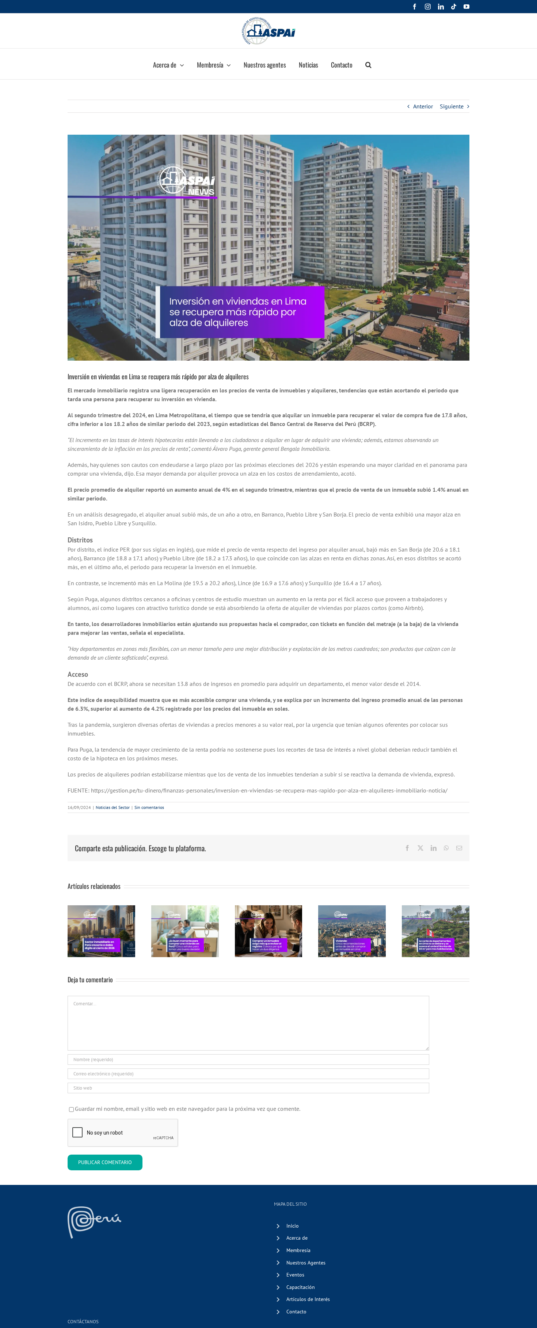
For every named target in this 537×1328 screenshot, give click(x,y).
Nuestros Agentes (305, 1262)
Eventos (295, 1274)
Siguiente (452, 106)
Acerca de (297, 1238)
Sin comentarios (149, 807)
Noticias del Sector (113, 807)
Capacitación (300, 1287)
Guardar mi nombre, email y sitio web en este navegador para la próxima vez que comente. (187, 1108)
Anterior (423, 106)
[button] (368, 64)
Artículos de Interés (308, 1299)
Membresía (298, 1250)
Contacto (296, 1311)
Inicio (292, 1226)
